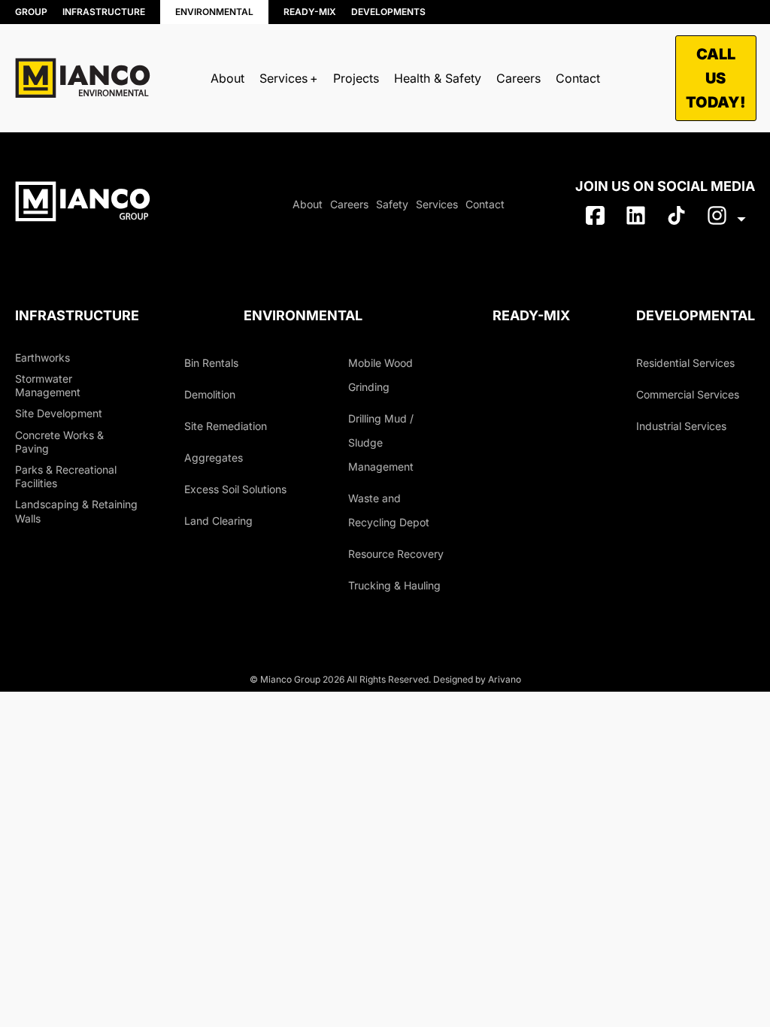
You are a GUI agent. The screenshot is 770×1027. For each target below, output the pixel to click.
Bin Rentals (84, 129)
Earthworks (42, 357)
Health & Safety (437, 78)
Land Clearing (218, 520)
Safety (392, 204)
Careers (518, 78)
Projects (356, 78)
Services (437, 204)
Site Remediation (225, 426)
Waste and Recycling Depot (388, 510)
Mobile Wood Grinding (380, 374)
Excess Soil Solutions (235, 489)
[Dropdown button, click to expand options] (726, 219)
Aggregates (213, 457)
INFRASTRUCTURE (103, 11)
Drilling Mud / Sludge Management (381, 442)
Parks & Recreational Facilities (66, 476)
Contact (578, 78)
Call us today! (716, 78)
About (227, 78)
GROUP (31, 11)
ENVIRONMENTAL (214, 11)
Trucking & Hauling (468, 123)
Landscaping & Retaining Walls (76, 511)
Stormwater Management (47, 385)
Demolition (209, 394)
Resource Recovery (312, 130)
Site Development (58, 413)
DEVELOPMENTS (388, 11)
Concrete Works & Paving (59, 442)
